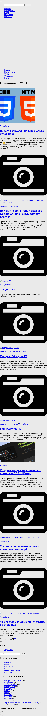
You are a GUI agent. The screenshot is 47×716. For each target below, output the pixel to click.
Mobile (7, 664)
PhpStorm (8, 697)
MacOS (7, 691)
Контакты (8, 17)
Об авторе (8, 15)
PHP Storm (8, 666)
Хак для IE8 (7, 289)
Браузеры (8, 689)
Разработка (4, 126)
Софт (6, 13)
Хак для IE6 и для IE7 (13, 356)
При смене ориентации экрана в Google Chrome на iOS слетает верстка (21, 213)
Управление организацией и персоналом (21, 703)
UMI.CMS (8, 699)
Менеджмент (5, 285)
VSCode (7, 701)
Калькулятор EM (11, 428)
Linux (6, 693)
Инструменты (9, 11)
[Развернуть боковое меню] (1, 641)
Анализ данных (10, 685)
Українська (8, 650)
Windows (8, 695)
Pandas (7, 668)
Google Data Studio (12, 670)
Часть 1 (12, 705)
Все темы (8, 672)
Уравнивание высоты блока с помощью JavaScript (19, 548)
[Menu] (1, 1)
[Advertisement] (23, 43)
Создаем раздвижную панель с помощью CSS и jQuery (20, 472)
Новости (7, 662)
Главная (7, 9)
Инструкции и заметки (9, 206)
